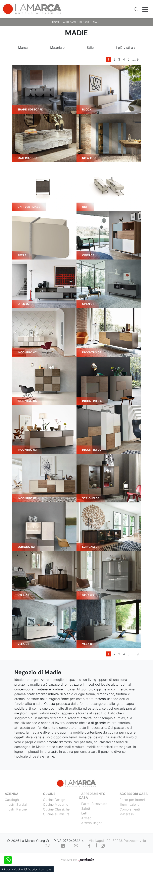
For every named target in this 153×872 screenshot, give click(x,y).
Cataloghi (12, 800)
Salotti (86, 808)
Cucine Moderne (55, 804)
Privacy (6, 869)
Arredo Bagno (91, 823)
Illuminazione (129, 804)
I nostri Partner (16, 809)
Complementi (130, 809)
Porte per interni (132, 800)
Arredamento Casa (76, 22)
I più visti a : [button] (125, 48)
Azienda (11, 794)
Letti (84, 813)
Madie (97, 22)
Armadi (86, 818)
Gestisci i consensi (40, 869)
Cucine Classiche (56, 809)
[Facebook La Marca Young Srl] (89, 845)
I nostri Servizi (16, 804)
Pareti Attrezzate (94, 804)
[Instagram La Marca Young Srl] (103, 845)
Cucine (49, 794)
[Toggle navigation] (145, 9)
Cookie (18, 869)
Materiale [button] (57, 48)
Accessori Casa (134, 794)
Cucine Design (54, 800)
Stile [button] (90, 48)
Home (56, 22)
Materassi (127, 814)
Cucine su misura (56, 814)
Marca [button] (23, 48)
